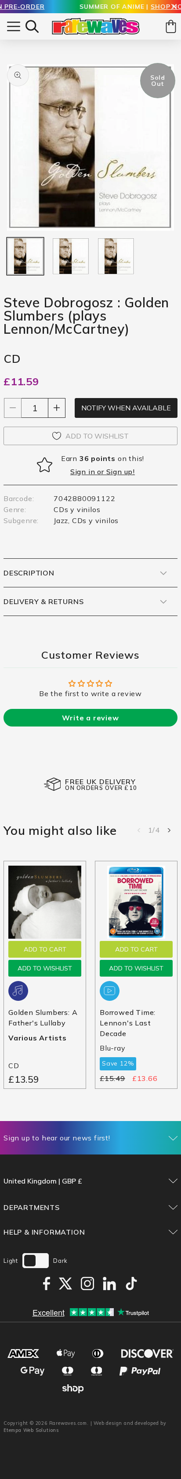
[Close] (174, 7)
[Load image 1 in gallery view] (25, 256)
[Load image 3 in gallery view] (116, 256)
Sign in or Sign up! (102, 471)
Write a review (90, 717)
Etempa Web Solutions (31, 1430)
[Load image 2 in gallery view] (70, 256)
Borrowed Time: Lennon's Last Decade (128, 1023)
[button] (32, 26)
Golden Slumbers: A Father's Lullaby (42, 1017)
